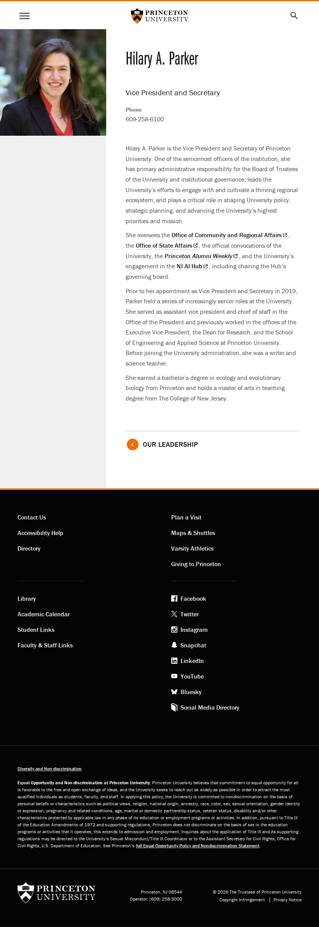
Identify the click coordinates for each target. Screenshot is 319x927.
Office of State (164, 245)
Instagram (194, 629)
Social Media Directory (210, 707)
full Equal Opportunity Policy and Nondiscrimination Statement (197, 845)
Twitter (189, 614)
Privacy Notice (287, 899)
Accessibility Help (40, 533)
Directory (29, 548)
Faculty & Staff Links (45, 645)
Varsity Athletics (192, 548)
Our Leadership (170, 444)
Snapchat (193, 645)
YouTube (192, 676)
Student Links (36, 629)
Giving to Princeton (196, 564)
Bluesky (191, 692)
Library (27, 598)
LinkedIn (192, 661)
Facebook (193, 598)
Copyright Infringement (242, 899)
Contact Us (32, 517)
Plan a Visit (186, 517)
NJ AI (189, 266)
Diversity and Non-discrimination (50, 768)
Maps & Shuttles (193, 533)
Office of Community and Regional (227, 235)
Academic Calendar (44, 614)
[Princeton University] (56, 895)
